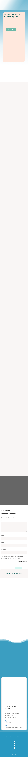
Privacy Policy (6, 736)
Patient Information (13, 735)
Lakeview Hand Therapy (11, 658)
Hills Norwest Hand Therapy (12, 655)
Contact (12, 736)
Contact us (14, 496)
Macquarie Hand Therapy (11, 661)
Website (3, 549)
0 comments (11, 82)
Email (3, 542)
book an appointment (17, 462)
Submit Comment (22, 561)
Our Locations (17, 7)
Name (3, 535)
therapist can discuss (11, 453)
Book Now (11, 30)
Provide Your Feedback (19, 736)
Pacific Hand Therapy (10, 667)
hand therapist (21, 360)
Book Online (6, 7)
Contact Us (7, 674)
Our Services (21, 735)
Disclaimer (5, 735)
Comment (4, 520)
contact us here (7, 467)
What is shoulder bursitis (10, 606)
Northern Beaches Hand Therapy (13, 664)
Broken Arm (6, 224)
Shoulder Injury (5, 81)
